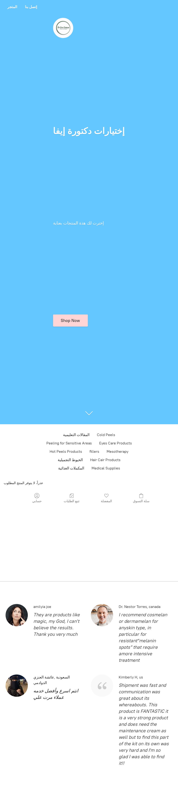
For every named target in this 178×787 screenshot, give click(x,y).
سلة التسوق (141, 501)
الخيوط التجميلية (70, 460)
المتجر (12, 7)
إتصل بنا (31, 7)
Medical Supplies (106, 468)
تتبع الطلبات (71, 501)
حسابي (37, 501)
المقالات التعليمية (76, 435)
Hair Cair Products (105, 460)
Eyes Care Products (115, 443)
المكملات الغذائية (71, 468)
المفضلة (106, 501)
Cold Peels (106, 435)
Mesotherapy (117, 451)
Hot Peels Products (66, 451)
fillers (94, 451)
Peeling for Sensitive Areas (69, 443)
